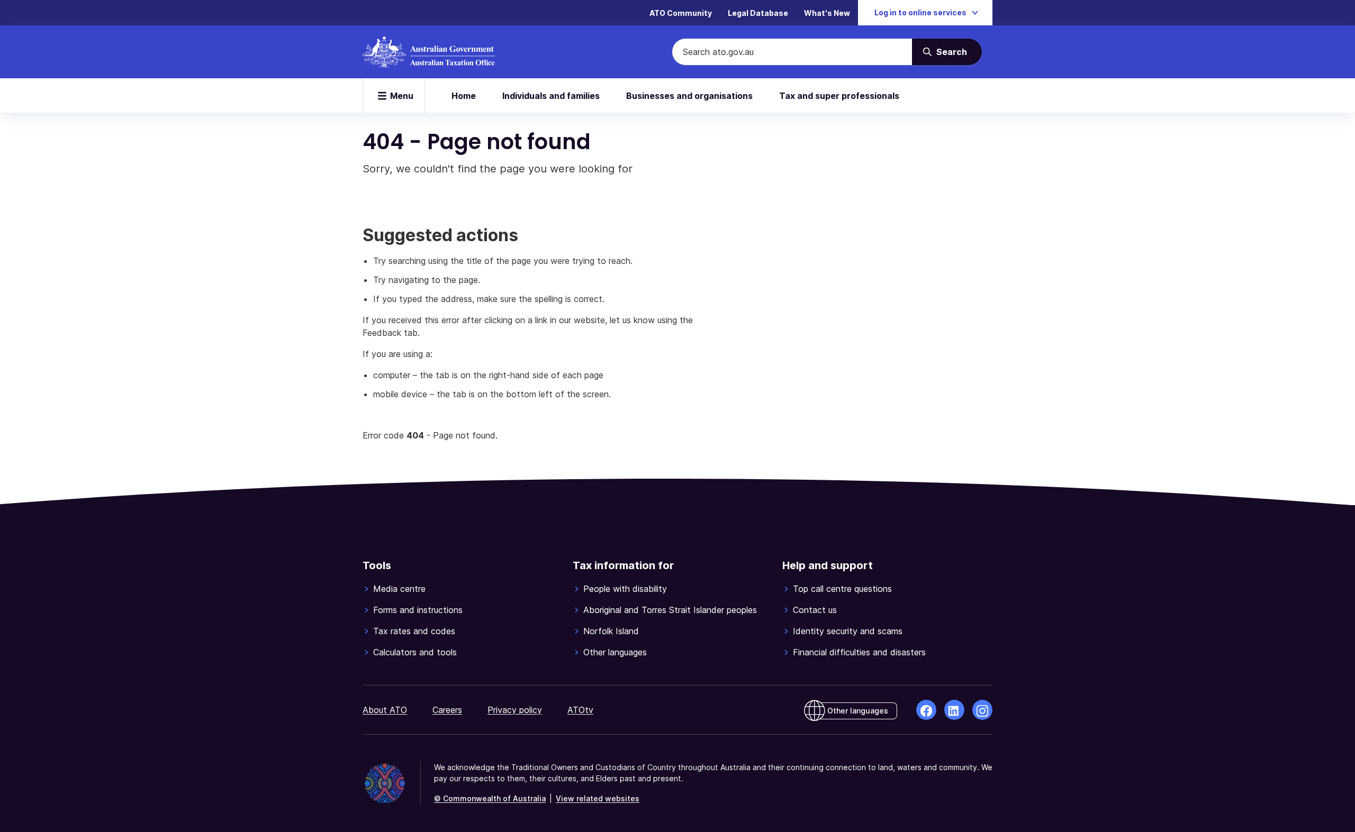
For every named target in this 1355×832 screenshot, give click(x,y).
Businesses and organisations (689, 95)
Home (463, 95)
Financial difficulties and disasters (859, 652)
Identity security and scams (847, 631)
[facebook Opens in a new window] (926, 710)
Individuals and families (551, 95)
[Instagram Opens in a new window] (982, 710)
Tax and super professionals (839, 95)
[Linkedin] (954, 710)
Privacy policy (514, 710)
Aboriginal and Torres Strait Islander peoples (670, 610)
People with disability (625, 588)
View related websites (597, 798)
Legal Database (758, 12)
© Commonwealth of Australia (490, 798)
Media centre (399, 588)
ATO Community (680, 12)
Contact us (815, 610)
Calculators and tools (415, 652)
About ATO (385, 710)
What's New (827, 12)
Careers (447, 710)
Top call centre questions (842, 588)
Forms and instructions (418, 610)
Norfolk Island (611, 631)
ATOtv (580, 710)
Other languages (615, 652)
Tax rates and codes (414, 631)
